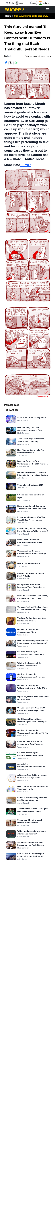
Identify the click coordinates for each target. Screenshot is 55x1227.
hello (9, 56)
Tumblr (25, 165)
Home (8, 16)
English (34, 3)
